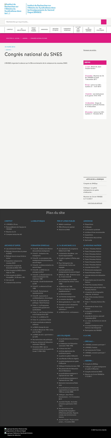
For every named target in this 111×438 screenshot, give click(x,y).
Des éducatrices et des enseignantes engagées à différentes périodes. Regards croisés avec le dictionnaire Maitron (68, 413)
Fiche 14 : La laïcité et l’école (42, 320)
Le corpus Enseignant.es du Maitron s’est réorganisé (94, 327)
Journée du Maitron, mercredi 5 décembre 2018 (94, 317)
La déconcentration (65, 294)
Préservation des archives (93, 238)
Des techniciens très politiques (42, 340)
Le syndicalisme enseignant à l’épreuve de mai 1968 (68, 375)
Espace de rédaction (14, 435)
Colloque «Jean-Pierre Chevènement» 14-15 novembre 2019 (69, 397)
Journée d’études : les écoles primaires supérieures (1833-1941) (68, 404)
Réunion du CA (11, 232)
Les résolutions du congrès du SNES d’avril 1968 (68, 250)
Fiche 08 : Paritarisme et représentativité (40, 292)
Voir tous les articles (95, 203)
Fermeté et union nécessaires (68, 305)
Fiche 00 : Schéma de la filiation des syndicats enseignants (43, 250)
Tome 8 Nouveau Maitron (93, 273)
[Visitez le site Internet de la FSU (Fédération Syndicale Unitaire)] (18, 433)
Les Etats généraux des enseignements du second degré (69, 271)
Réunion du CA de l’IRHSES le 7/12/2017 (92, 198)
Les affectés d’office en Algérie (69, 359)
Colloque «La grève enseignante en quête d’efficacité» (91, 190)
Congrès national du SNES (93, 372)
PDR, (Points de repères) (66, 227)
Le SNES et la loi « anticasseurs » (69, 312)
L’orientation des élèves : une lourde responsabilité (68, 255)
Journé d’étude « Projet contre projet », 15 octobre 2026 (68, 421)
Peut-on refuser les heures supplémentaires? (67, 290)
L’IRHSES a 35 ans (12, 224)
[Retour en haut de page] (8, 430)
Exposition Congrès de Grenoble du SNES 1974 (14, 267)
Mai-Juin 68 (10, 280)
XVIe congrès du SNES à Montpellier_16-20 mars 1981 (15, 276)
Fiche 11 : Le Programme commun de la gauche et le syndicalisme (41, 307)
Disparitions (89, 224)
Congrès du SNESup (90, 184)
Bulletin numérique (65, 224)
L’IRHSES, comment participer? (95, 345)
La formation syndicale (92, 230)
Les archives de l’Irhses (13, 249)
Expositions (89, 235)
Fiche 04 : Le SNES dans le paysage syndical (41, 271)
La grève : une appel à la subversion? (66, 308)
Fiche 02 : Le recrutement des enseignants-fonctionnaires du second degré (43, 260)
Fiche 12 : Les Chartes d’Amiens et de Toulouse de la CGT (43, 313)
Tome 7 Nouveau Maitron (93, 265)
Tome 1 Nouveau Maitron (93, 249)
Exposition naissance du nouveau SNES (14, 262)
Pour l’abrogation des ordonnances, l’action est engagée (67, 265)
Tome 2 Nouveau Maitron (93, 252)
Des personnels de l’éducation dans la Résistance (68, 370)
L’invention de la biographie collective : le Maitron (94, 293)
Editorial (88, 356)
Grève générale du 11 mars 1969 (69, 302)
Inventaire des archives (13, 283)
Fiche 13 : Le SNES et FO (40, 317)
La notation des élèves (66, 299)
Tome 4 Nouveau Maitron (93, 257)
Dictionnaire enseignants (93, 270)
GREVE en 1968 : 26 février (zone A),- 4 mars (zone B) (69, 276)
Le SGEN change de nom (41, 327)
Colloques (88, 227)
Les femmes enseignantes (67, 297)
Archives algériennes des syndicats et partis (67, 352)
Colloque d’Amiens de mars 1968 (69, 366)
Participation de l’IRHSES (93, 331)
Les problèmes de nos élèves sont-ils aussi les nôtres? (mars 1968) (69, 282)
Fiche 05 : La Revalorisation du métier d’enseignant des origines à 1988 (42, 277)
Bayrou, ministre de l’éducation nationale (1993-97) (43, 343)
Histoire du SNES (64, 230)
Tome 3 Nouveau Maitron (93, 254)
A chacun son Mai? (65, 349)
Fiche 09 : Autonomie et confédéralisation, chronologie (43, 297)
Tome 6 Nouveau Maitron (93, 262)
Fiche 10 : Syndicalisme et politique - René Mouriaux (41, 302)
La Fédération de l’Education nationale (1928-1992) (68, 345)
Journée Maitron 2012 (92, 267)
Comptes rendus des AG (14, 234)
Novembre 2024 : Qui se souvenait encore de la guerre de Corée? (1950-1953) (43, 349)
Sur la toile (88, 240)
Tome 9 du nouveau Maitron (94, 285)
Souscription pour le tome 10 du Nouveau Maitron (95, 289)
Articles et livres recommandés (95, 232)
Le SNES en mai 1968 (65, 287)
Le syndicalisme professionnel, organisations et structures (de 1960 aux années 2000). (69, 390)
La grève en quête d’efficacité (68, 356)
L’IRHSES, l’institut (91, 348)
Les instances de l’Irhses (93, 350)
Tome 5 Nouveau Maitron (93, 259)
